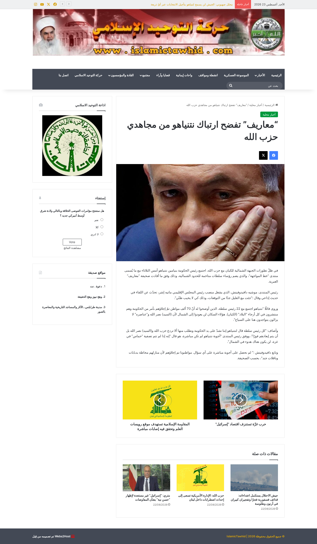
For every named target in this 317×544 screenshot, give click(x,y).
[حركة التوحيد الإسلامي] (158, 32)
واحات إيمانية (184, 75)
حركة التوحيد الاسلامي (88, 75)
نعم (96, 220)
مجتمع (146, 75)
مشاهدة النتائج (72, 248)
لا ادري (95, 234)
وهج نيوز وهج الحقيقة (90, 296)
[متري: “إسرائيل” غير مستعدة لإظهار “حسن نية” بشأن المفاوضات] (146, 477)
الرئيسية (276, 75)
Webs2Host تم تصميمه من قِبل (51, 536)
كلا (97, 227)
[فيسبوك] (273, 155)
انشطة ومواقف (208, 75)
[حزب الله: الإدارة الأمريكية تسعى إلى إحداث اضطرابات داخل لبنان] (200, 477)
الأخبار (261, 75)
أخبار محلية (255, 105)
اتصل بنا (64, 75)
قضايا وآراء (163, 75)
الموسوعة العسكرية (236, 75)
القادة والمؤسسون (122, 75)
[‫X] (263, 155)
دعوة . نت (96, 286)
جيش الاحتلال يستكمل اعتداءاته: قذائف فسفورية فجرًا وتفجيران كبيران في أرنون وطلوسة (254, 499)
